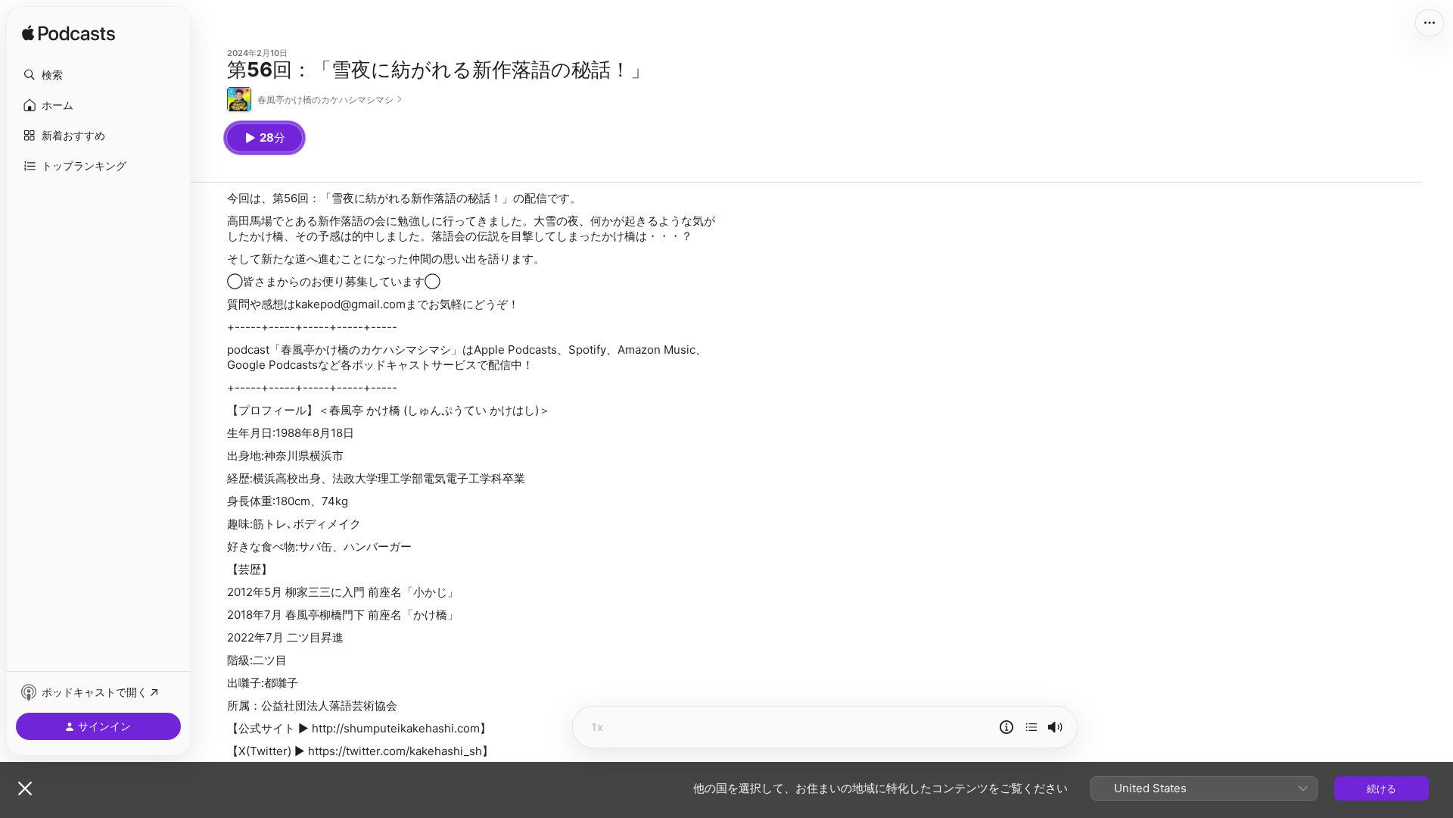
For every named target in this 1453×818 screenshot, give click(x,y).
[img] (68, 34)
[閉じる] (25, 788)
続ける (1381, 788)
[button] (98, 75)
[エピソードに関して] (1006, 727)
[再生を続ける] (1031, 727)
